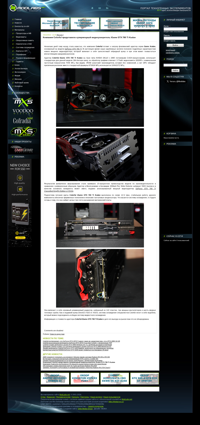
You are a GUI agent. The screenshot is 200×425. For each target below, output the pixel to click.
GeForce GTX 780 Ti (73, 49)
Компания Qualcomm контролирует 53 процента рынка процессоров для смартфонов (74, 364)
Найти (175, 70)
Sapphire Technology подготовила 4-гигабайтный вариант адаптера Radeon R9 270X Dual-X (76, 367)
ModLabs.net (64, 395)
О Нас (43, 397)
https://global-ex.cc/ (116, 402)
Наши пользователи (111, 397)
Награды (75, 397)
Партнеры (84, 397)
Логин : (167, 26)
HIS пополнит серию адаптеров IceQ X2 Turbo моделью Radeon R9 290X (70, 366)
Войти (175, 45)
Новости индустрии (57, 334)
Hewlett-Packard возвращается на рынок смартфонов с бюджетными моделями (72, 360)
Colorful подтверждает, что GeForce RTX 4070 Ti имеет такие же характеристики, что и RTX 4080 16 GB (81, 341)
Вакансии (51, 397)
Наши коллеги (96, 397)
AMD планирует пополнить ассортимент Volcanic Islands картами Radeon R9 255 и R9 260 (76, 357)
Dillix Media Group (85, 409)
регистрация (170, 50)
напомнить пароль (173, 53)
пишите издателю (95, 406)
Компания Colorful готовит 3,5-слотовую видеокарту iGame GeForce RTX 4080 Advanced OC (77, 346)
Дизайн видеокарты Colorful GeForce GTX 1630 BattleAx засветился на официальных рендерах (78, 348)
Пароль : (167, 35)
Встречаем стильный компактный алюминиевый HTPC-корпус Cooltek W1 (70, 359)
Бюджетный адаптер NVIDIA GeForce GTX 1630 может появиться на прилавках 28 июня (75, 350)
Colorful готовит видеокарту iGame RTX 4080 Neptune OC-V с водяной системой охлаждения (77, 345)
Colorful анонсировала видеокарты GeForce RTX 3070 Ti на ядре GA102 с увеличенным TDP (77, 343)
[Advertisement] (176, 190)
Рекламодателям (63, 397)
